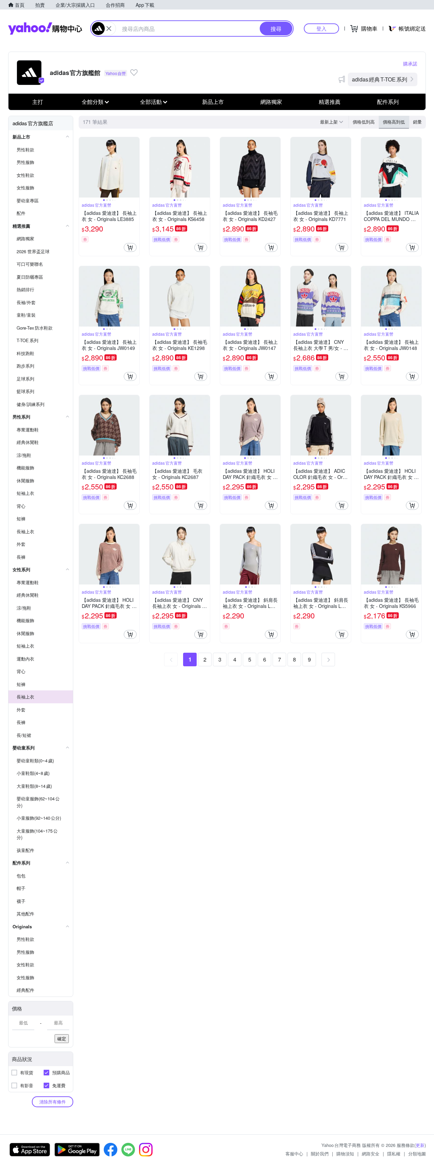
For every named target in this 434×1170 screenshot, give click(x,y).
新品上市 (213, 102)
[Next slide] (135, 167)
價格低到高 (364, 121)
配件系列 (388, 102)
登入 (321, 28)
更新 (420, 1145)
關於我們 (320, 1153)
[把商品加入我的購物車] (130, 247)
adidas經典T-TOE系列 (379, 79)
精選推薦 (329, 102)
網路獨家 (271, 102)
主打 (37, 102)
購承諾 (410, 63)
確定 (61, 1038)
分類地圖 (417, 1153)
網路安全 (370, 1153)
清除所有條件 (52, 1101)
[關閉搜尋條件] (109, 28)
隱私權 (393, 1153)
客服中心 (294, 1153)
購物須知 (345, 1153)
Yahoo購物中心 (45, 28)
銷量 (417, 121)
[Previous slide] (83, 167)
